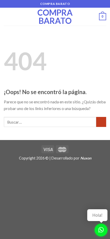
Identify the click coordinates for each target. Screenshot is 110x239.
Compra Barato (55, 16)
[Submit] (101, 122)
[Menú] (7, 16)
